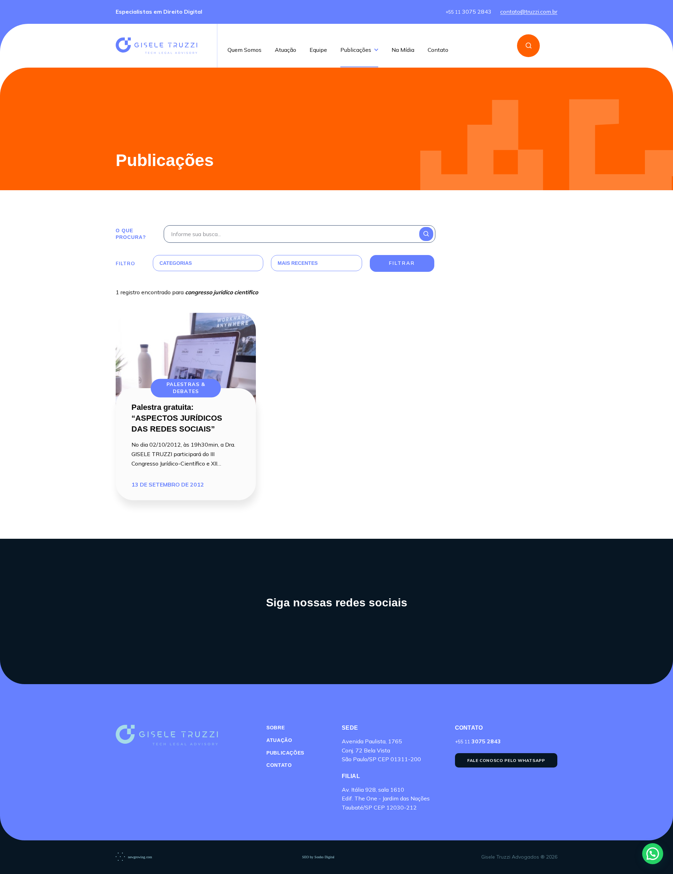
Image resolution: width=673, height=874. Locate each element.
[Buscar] (528, 45)
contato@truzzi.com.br (528, 12)
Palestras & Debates (185, 388)
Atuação (285, 50)
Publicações (355, 50)
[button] (652, 853)
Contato (438, 50)
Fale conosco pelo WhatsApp (506, 760)
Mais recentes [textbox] (298, 263)
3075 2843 (468, 12)
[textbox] (200, 263)
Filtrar (402, 263)
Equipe (318, 50)
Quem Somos (244, 50)
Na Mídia (403, 50)
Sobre (275, 727)
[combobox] (200, 263)
